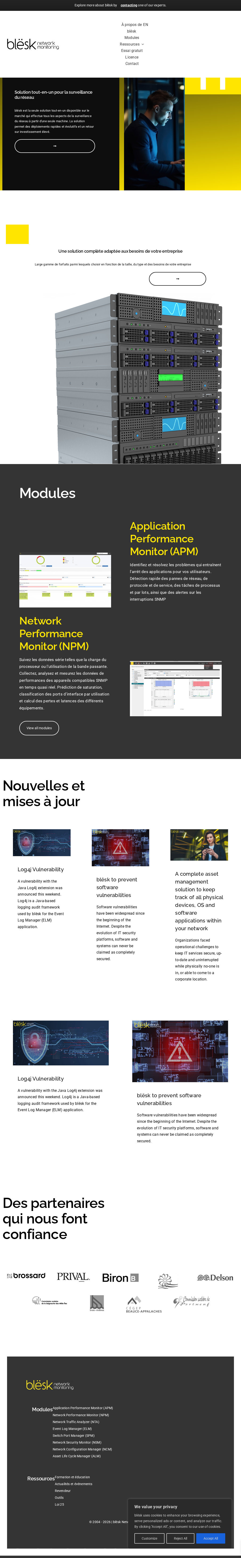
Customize (149, 1538)
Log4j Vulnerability (41, 869)
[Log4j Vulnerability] (42, 832)
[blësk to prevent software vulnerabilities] (120, 832)
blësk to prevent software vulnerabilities (116, 887)
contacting (129, 5)
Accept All (211, 1538)
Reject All (180, 1538)
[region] (180, 1524)
